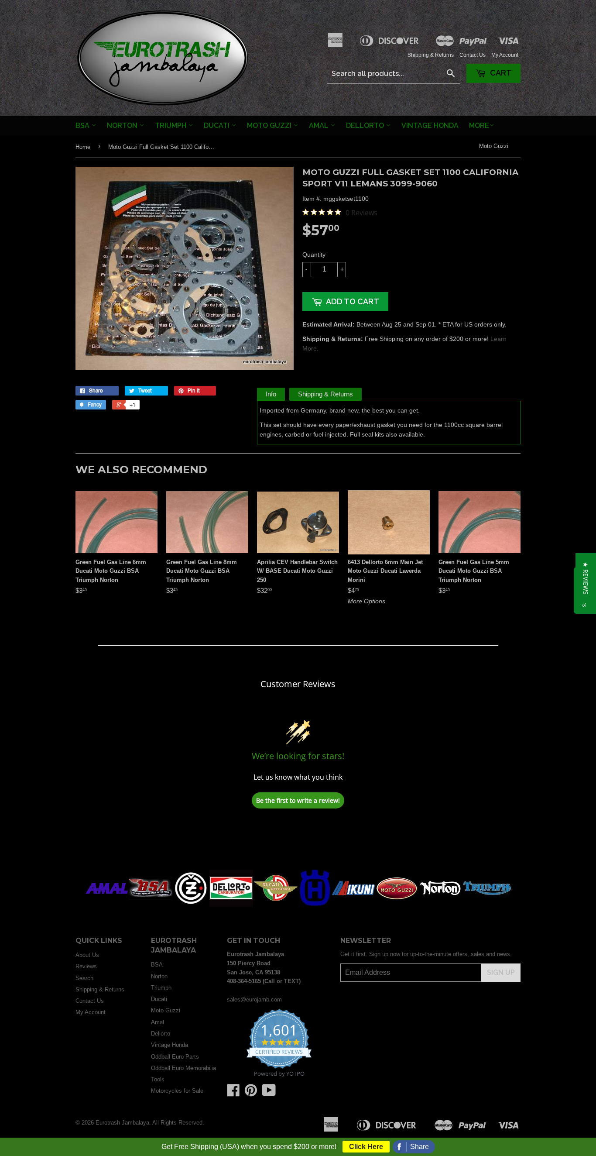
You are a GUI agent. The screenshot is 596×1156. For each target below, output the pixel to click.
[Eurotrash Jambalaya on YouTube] (269, 1093)
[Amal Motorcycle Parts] (107, 904)
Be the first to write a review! (298, 800)
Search (84, 978)
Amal (319, 125)
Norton (123, 125)
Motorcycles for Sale (177, 1090)
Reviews (86, 966)
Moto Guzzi (270, 125)
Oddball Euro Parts (175, 1056)
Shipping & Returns (431, 55)
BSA (83, 125)
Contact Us (472, 55)
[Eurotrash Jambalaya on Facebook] (233, 1093)
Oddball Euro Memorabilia (183, 1068)
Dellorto (366, 125)
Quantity (313, 254)
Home (82, 147)
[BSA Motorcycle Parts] (150, 904)
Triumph (171, 125)
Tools (157, 1079)
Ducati (217, 125)
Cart (500, 72)
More (479, 125)
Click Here (366, 1146)
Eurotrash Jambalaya (122, 1122)
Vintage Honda (430, 125)
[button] (585, 578)
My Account (504, 55)
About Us (87, 955)
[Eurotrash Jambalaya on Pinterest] (250, 1093)
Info (271, 394)
